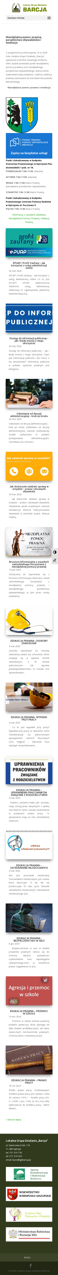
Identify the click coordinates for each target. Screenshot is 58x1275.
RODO (27, 1257)
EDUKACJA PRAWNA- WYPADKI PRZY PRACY (29, 718)
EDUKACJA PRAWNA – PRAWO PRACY (29, 1081)
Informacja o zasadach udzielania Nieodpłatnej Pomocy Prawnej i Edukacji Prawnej (29, 218)
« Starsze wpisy (13, 1119)
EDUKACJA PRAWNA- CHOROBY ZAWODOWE (29, 642)
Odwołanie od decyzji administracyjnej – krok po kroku (29, 414)
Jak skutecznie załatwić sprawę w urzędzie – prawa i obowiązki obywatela (29, 489)
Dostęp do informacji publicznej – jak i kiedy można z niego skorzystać (29, 341)
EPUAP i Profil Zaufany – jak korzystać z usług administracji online (29, 265)
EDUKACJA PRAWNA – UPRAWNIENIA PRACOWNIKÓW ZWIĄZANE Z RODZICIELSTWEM (29, 792)
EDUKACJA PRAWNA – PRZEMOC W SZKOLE (29, 1012)
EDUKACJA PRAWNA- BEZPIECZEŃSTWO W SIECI (29, 939)
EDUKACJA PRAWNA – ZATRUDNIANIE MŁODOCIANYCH (29, 866)
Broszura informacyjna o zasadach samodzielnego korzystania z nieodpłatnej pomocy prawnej (29, 564)
